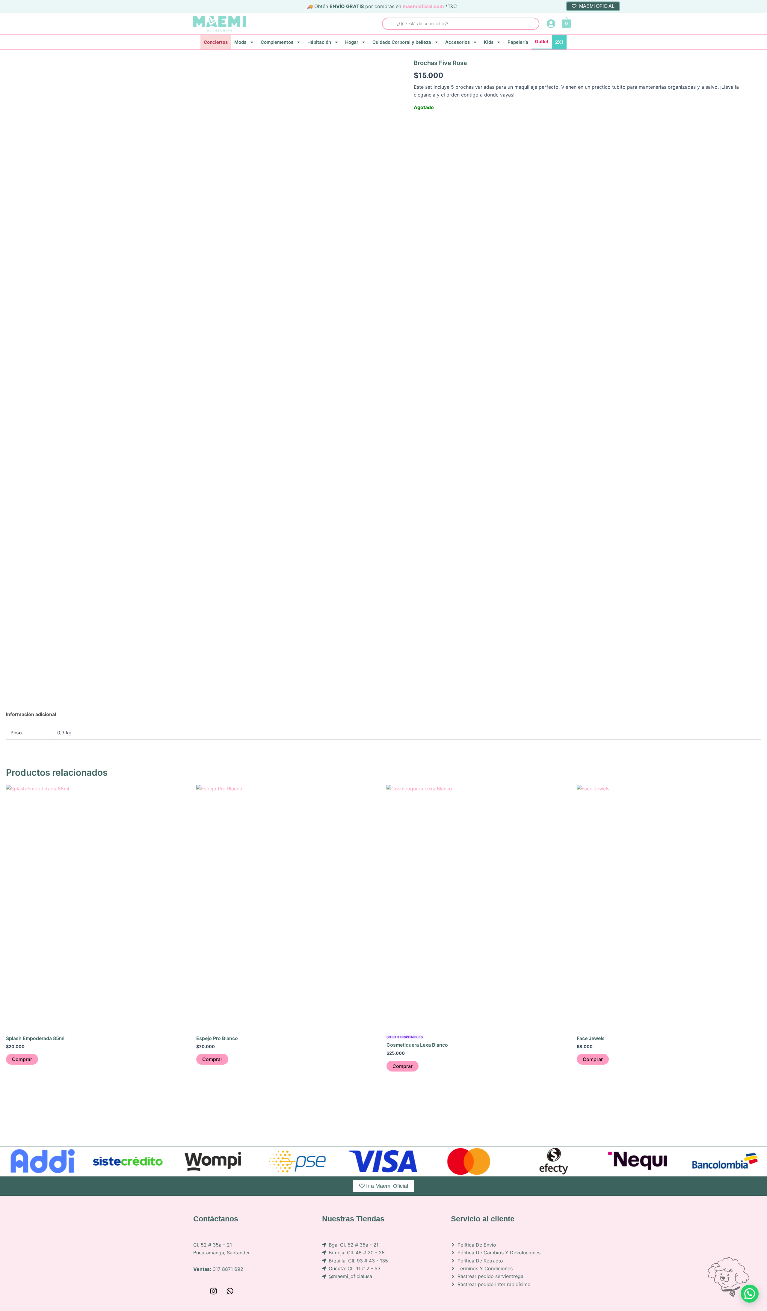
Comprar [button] (22, 1059)
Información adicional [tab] (31, 714)
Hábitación (319, 42)
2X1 (559, 42)
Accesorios (457, 42)
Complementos (277, 42)
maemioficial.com (423, 6)
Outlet (542, 41)
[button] (750, 1294)
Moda (240, 42)
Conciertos (216, 42)
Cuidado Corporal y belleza (401, 42)
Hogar (351, 42)
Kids (488, 42)
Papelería (518, 42)
